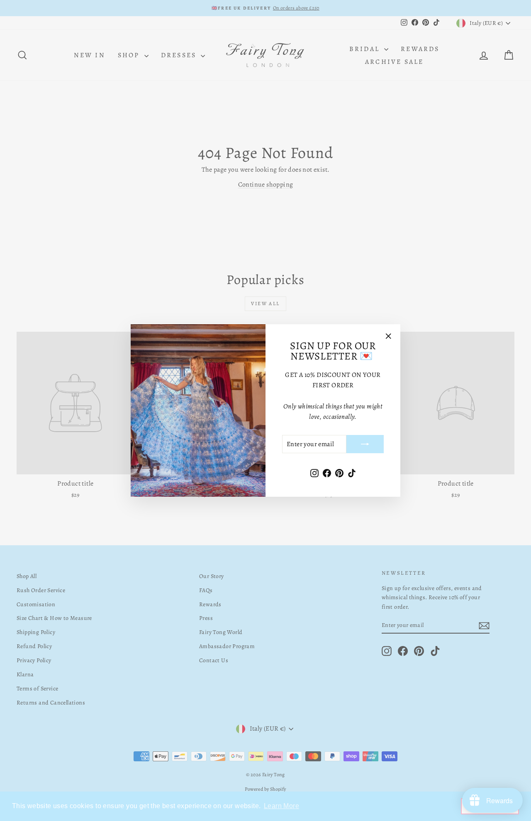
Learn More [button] (281, 805)
